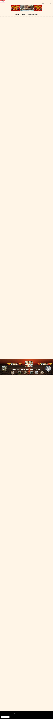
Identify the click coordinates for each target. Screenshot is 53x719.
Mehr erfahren (3, 714)
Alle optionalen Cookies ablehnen (19, 716)
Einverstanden (5, 716)
